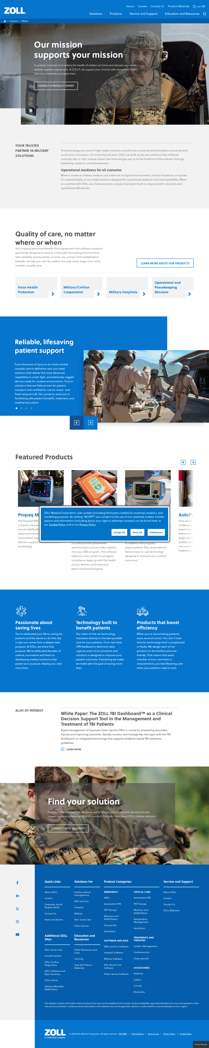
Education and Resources (182, 13)
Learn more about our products (165, 263)
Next (90, 423)
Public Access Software (116, 974)
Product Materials (179, 6)
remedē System (53, 955)
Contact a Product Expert (56, 86)
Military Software (113, 958)
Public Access (81, 925)
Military (78, 913)
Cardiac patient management (82, 894)
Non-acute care (82, 919)
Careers (142, 6)
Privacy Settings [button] (201, 1044)
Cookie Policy (186, 1033)
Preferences (156, 532)
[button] (199, 7)
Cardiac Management (145, 946)
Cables (137, 979)
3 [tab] (26, 408)
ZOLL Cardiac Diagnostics (52, 963)
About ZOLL (51, 892)
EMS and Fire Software (116, 946)
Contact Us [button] (158, 6)
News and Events (54, 919)
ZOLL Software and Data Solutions (55, 972)
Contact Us (50, 913)
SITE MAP (123, 1033)
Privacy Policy (169, 1033)
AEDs (106, 897)
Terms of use (153, 1033)
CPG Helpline (137, 1033)
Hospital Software (113, 952)
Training (78, 958)
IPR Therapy (110, 910)
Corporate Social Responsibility (53, 906)
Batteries (138, 973)
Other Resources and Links (85, 951)
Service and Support (143, 13)
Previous (77, 423)
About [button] (130, 6)
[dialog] (104, 524)
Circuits (138, 985)
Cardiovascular (142, 952)
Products (116, 13)
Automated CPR (112, 904)
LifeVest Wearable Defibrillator (54, 988)
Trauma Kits (110, 925)
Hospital (78, 907)
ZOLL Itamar (51, 980)
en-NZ (201, 6)
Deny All (137, 532)
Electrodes (139, 992)
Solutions (95, 13)
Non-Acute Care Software (112, 966)
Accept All (119, 532)
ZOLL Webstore (171, 910)
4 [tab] (31, 408)
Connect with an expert (68, 828)
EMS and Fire (81, 901)
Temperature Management (141, 920)
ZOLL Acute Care (54, 949)
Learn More (73, 749)
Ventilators (109, 931)
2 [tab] (21, 408)
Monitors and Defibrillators (111, 918)
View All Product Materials (83, 966)
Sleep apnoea (141, 958)
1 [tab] (16, 408)
